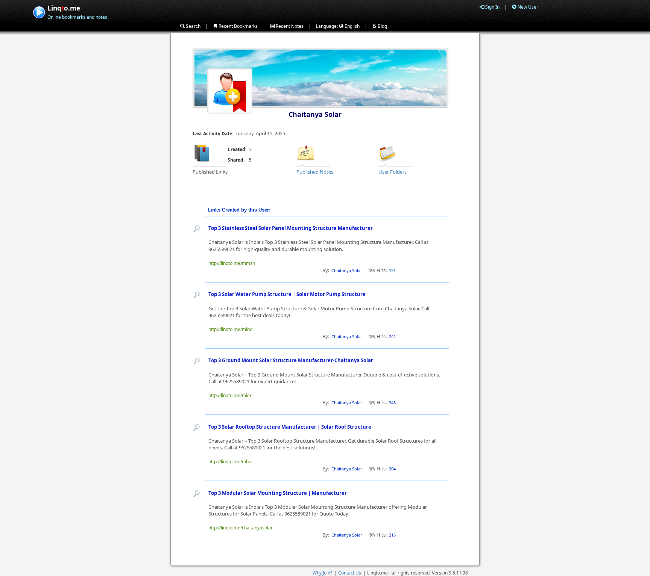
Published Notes (314, 171)
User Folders (392, 171)
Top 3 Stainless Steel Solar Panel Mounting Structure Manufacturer (290, 228)
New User (527, 7)
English (351, 26)
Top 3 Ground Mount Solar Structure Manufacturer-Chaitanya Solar (290, 360)
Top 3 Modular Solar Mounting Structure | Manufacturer (277, 493)
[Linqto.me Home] (39, 11)
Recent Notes (289, 26)
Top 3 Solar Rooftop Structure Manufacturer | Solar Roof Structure (289, 426)
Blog (382, 26)
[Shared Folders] (387, 153)
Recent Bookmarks (237, 26)
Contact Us (349, 573)
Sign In (492, 7)
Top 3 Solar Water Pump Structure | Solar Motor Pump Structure (287, 294)
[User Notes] (305, 153)
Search (192, 26)
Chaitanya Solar (315, 114)
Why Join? (322, 573)
